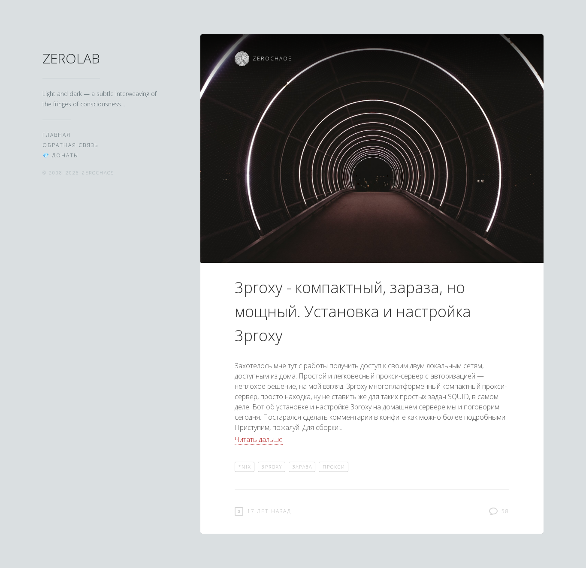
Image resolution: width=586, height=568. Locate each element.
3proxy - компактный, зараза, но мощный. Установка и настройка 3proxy (353, 311)
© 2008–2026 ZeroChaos (78, 173)
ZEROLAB (71, 58)
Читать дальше (259, 439)
